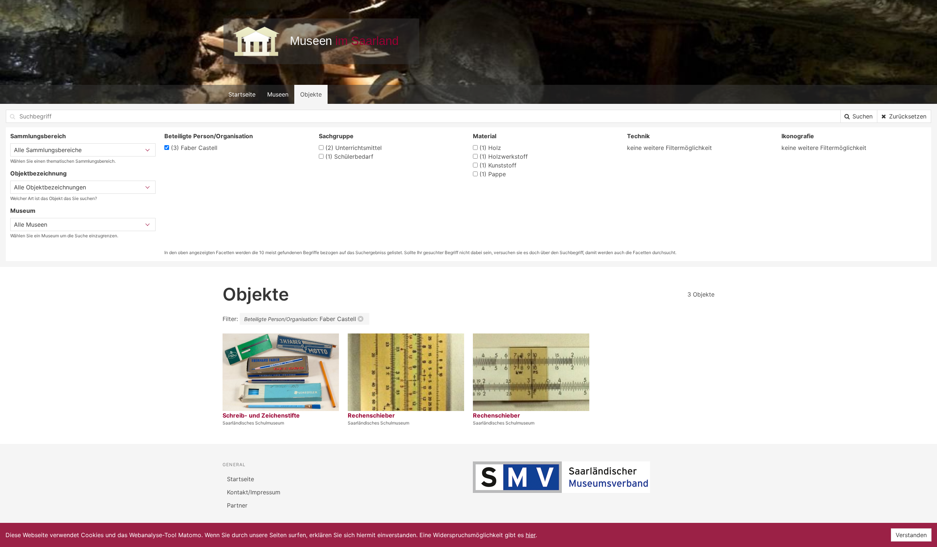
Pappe (492, 174)
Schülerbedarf (349, 156)
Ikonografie (797, 136)
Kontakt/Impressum (253, 492)
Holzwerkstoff (503, 156)
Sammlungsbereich (38, 136)
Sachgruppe (336, 136)
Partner (237, 505)
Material (484, 136)
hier (530, 535)
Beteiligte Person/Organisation (208, 136)
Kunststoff (497, 165)
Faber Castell (194, 147)
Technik (638, 136)
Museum (23, 210)
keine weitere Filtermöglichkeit (669, 147)
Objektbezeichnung (38, 173)
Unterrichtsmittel (353, 147)
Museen (277, 94)
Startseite (241, 94)
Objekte (311, 94)
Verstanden (911, 535)
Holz (490, 147)
